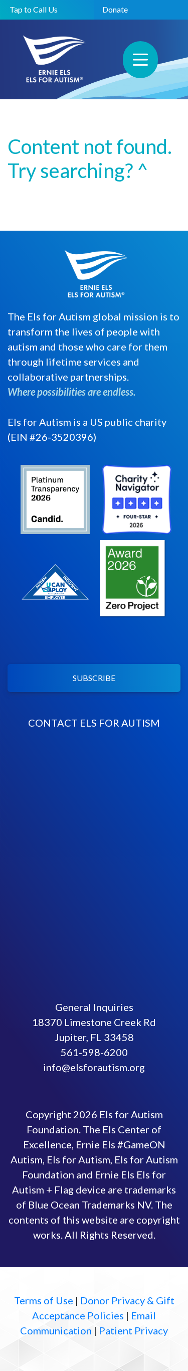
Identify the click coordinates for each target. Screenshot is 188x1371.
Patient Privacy (133, 1330)
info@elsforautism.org (94, 1067)
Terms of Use (43, 1300)
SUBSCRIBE (94, 677)
